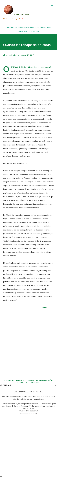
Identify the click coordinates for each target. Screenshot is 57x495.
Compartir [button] (45, 307)
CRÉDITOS (22, 382)
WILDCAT (29, 31)
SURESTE (36, 31)
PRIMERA (9, 27)
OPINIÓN (31, 27)
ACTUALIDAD (17, 27)
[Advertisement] (28, 346)
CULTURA (39, 380)
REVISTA (25, 27)
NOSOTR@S (47, 27)
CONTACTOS (33, 382)
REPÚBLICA (22, 31)
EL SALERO (39, 27)
